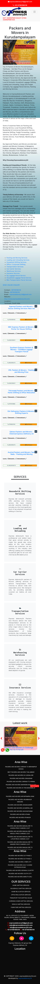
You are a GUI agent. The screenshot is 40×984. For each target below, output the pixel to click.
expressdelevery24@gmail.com (20, 294)
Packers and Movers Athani (20, 814)
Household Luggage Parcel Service (19, 278)
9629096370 (11, 362)
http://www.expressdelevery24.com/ (17, 299)
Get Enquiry (34, 786)
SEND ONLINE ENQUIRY (11, 285)
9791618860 (12, 403)
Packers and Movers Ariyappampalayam (20, 796)
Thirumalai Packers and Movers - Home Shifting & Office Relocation (21, 392)
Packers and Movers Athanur (20, 817)
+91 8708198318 (20, 5)
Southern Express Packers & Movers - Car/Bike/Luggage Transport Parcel (21, 350)
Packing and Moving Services (17, 258)
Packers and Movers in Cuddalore (21, 775)
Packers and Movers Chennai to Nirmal (21, 781)
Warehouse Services (14, 271)
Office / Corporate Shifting (16, 264)
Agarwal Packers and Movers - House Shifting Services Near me (21, 307)
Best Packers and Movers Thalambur (21, 772)
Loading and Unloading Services (18, 260)
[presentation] (1, 737)
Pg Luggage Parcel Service (16, 275)
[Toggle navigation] (34, 12)
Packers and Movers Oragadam (21, 778)
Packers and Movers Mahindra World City (21, 784)
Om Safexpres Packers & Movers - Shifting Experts (21, 412)
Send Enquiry (29, 319)
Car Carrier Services (14, 269)
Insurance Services (13, 273)
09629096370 (12, 465)
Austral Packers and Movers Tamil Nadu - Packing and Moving (21, 453)
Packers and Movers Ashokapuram (20, 811)
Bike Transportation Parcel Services (19, 280)
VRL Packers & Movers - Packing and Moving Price (21, 371)
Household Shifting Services (16, 262)
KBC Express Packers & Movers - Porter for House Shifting (21, 328)
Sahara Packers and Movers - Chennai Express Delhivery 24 (21, 433)
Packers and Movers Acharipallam (20, 808)
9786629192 (12, 424)
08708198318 (16, 290)
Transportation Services (15, 267)
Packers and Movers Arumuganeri (20, 805)
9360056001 (11, 340)
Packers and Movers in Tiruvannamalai (21, 788)
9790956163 (11, 319)
